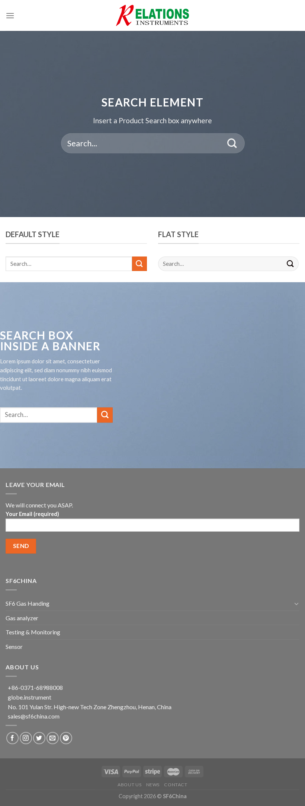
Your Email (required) (32, 514)
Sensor (14, 646)
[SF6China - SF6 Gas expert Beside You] (152, 15)
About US (129, 784)
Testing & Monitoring (33, 631)
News (153, 784)
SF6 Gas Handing (27, 603)
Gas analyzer (22, 617)
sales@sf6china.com (34, 716)
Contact (175, 784)
